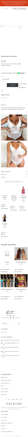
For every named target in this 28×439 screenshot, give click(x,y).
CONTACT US (4, 394)
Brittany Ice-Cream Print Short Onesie (14, 197)
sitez (1, 438)
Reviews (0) (3, 174)
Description (3, 104)
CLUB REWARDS (4, 414)
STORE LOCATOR (4, 388)
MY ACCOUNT (4, 417)
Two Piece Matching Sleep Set (23, 197)
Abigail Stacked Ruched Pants (7, 289)
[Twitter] (8, 399)
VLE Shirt (7, 262)
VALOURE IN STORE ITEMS (7, 431)
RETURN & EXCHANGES (6, 380)
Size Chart (3, 177)
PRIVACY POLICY (4, 391)
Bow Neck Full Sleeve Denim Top (13, 340)
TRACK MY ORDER (5, 383)
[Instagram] (16, 317)
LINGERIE (7, 94)
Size (2, 76)
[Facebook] (2, 317)
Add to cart (12, 85)
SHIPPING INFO (4, 377)
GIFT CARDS (3, 420)
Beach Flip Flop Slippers (21, 262)
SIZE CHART (3, 428)
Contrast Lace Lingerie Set (21, 289)
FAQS (2, 386)
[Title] (18, 317)
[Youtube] (10, 317)
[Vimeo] (13, 317)
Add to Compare (2, 91)
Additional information (5, 171)
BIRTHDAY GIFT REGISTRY (7, 423)
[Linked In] (7, 317)
